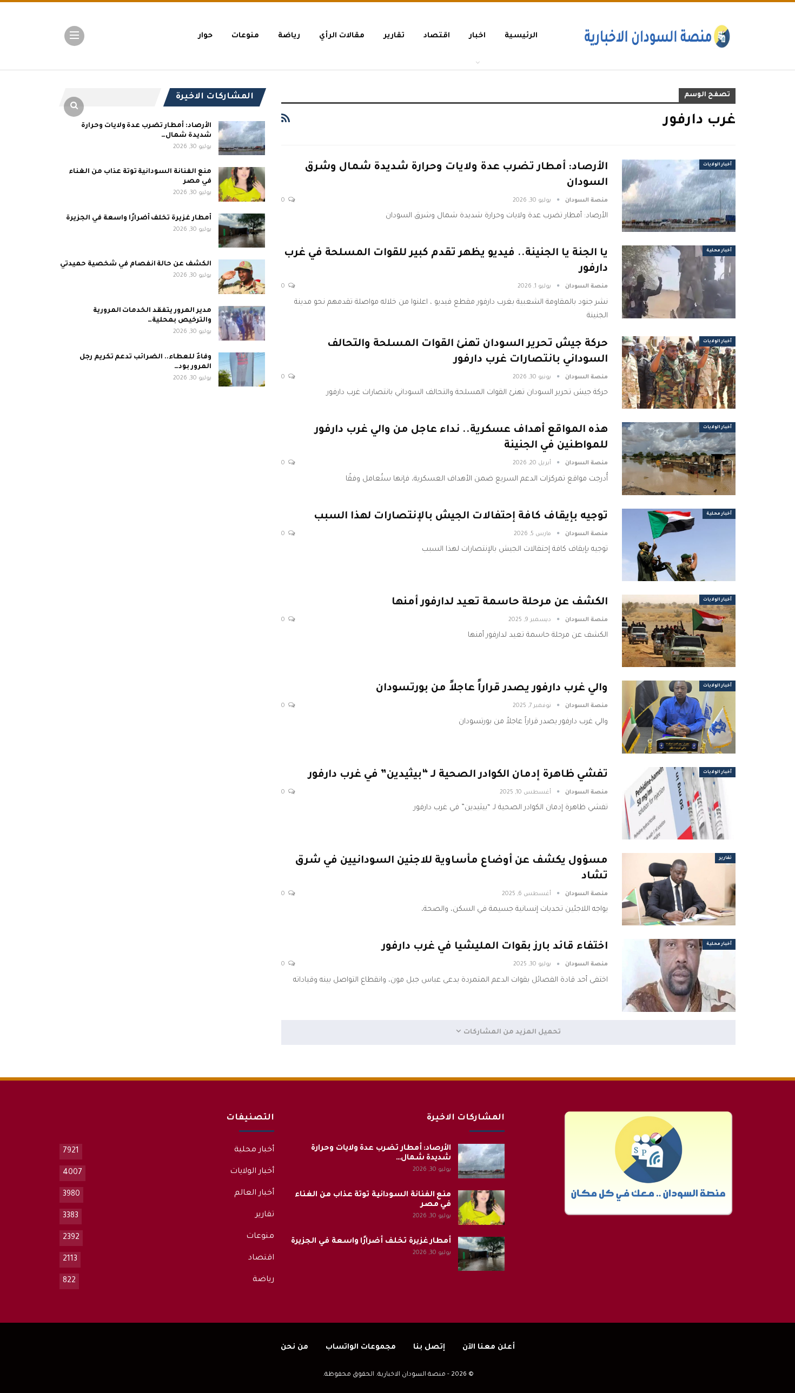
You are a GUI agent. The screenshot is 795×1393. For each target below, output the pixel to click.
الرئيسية (521, 36)
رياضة (289, 36)
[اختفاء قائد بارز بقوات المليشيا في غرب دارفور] (679, 975)
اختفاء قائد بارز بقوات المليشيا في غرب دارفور (495, 946)
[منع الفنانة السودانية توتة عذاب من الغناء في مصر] (241, 184)
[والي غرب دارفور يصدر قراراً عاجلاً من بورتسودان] (679, 717)
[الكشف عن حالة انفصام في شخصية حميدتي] (241, 276)
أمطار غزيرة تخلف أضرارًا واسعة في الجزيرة (138, 218)
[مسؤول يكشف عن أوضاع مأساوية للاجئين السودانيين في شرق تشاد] (679, 889)
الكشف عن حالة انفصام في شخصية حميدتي (135, 264)
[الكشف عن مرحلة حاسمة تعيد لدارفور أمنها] (679, 631)
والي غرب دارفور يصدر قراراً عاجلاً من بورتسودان (492, 688)
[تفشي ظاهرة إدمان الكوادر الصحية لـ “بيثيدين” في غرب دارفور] (679, 803)
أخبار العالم (254, 1193)
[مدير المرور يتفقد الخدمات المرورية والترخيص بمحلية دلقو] (241, 323)
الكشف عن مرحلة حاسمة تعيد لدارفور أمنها (500, 602)
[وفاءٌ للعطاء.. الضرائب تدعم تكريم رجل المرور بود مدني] (241, 369)
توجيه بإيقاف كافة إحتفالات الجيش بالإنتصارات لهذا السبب (461, 516)
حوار (205, 36)
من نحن (294, 1347)
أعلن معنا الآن (488, 1347)
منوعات (245, 36)
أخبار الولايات (717, 164)
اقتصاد (436, 36)
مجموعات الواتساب (361, 1347)
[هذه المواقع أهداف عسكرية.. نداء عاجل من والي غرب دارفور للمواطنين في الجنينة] (679, 458)
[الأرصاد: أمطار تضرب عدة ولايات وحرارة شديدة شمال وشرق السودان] (679, 195)
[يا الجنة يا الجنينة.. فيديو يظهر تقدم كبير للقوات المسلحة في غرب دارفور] (679, 281)
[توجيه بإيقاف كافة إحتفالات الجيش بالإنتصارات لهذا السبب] (679, 545)
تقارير (394, 36)
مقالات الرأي (342, 36)
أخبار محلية (719, 250)
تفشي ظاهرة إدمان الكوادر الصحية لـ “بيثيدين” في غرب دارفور (458, 775)
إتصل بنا (429, 1347)
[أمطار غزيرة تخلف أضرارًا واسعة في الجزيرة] (241, 231)
